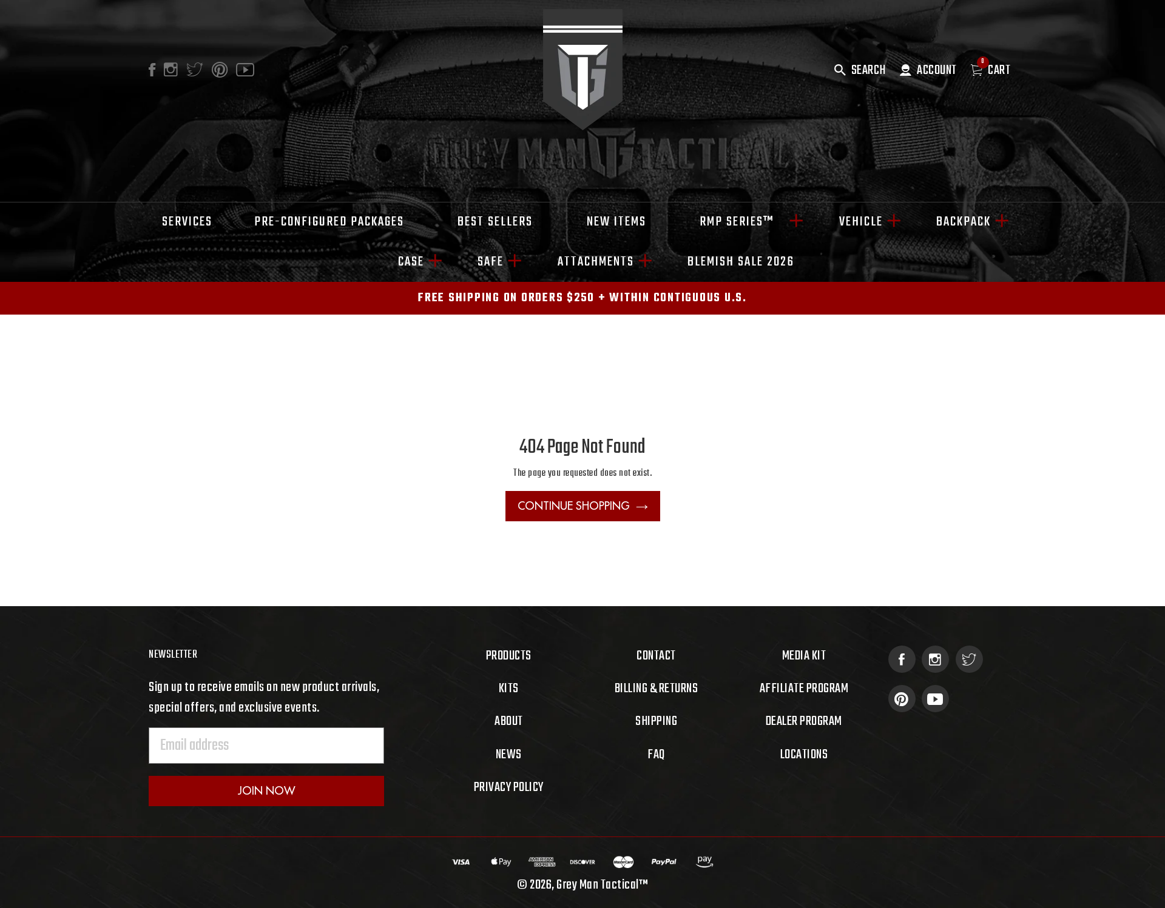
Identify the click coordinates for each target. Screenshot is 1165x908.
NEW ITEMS (616, 222)
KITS (509, 688)
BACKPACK (963, 222)
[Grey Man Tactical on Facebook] (902, 659)
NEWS (509, 754)
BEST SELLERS (495, 222)
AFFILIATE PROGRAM (804, 688)
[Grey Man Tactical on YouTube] (935, 698)
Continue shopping (574, 506)
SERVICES (187, 222)
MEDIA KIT (804, 656)
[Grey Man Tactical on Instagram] (935, 659)
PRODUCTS (509, 656)
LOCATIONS (804, 754)
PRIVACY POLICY (509, 787)
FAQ (656, 754)
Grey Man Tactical (597, 885)
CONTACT (656, 656)
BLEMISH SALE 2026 (740, 262)
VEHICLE (861, 222)
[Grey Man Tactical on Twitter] (969, 659)
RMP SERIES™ (742, 222)
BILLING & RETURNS (656, 688)
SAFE (491, 262)
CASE (411, 262)
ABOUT (509, 721)
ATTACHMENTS (596, 262)
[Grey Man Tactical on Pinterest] (902, 698)
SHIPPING (656, 721)
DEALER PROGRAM (804, 721)
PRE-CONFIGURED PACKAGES (329, 222)
